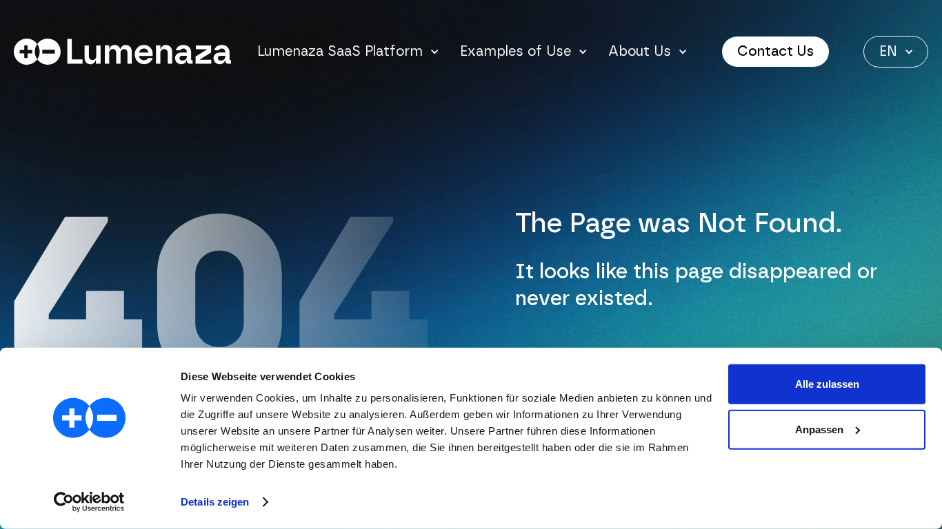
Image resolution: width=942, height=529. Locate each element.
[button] (348, 51)
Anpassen (819, 429)
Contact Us (775, 52)
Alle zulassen (827, 384)
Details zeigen (215, 502)
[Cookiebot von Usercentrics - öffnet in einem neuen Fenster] (89, 502)
